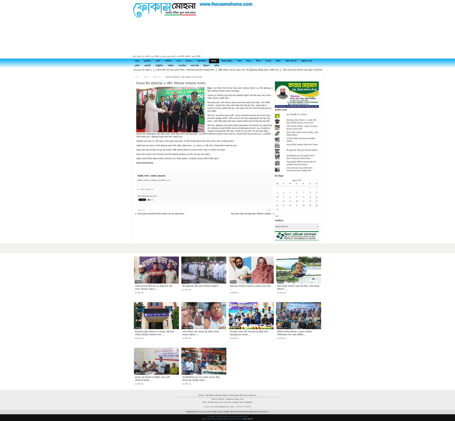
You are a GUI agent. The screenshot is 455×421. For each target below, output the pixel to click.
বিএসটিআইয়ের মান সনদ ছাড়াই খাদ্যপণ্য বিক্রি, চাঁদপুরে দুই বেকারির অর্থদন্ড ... (201, 379)
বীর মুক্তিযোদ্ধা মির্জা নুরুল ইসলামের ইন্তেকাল (302, 150)
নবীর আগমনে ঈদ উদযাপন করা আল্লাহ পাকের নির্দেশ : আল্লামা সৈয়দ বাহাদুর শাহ (290, 70)
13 (297, 196)
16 (316, 196)
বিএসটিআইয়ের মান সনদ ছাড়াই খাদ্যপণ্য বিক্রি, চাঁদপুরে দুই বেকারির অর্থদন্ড (300, 157)
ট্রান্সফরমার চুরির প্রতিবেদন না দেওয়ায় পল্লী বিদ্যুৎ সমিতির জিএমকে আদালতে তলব (301, 121)
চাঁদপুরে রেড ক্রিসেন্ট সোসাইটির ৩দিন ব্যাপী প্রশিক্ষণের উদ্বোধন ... (152, 379)
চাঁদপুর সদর (156, 77)
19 (290, 201)
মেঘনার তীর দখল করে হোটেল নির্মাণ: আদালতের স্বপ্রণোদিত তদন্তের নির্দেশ (161, 70)
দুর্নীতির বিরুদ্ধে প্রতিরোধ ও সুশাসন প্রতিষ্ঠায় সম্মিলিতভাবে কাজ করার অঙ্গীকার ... (294, 333)
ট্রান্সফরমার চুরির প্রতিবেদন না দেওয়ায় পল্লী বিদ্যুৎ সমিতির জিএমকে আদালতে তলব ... (154, 333)
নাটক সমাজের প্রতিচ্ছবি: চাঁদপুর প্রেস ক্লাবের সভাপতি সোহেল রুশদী (302, 127)
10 (277, 196)
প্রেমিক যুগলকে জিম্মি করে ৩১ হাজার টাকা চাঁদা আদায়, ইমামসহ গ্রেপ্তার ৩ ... (153, 288)
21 (304, 201)
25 (284, 205)
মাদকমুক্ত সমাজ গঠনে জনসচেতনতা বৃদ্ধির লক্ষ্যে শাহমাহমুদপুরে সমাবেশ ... (249, 333)
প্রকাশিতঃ (153, 180)
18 (283, 201)
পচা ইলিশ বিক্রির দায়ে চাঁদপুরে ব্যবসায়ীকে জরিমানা (301, 140)
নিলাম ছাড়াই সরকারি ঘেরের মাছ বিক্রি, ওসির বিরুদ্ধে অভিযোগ (302, 134)
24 (277, 205)
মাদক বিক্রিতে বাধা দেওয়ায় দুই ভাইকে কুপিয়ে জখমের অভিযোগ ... (200, 333)
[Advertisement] (227, 36)
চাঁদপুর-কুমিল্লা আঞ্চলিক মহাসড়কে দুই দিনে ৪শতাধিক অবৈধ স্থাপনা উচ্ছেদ (301, 163)
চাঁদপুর (146, 77)
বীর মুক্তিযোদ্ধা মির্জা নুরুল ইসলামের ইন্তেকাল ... (202, 286)
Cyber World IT (248, 419)
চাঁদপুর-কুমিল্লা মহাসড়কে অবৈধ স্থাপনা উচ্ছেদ (302, 144)
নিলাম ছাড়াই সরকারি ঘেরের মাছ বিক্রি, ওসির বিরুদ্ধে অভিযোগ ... (298, 288)
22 (310, 201)
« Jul (276, 216)
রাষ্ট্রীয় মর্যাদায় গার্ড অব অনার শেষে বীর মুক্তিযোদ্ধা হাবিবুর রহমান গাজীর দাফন (224, 70)
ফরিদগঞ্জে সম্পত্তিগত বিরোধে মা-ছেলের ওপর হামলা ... (251, 288)
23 (317, 201)
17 (277, 201)
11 (283, 196)
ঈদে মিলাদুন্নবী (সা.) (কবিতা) (297, 114)
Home (137, 77)
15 (310, 196)
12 (290, 196)
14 (304, 196)
